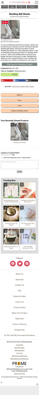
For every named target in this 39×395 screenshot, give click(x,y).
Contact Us (19, 285)
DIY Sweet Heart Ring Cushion (27, 224)
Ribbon (19, 95)
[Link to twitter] (20, 263)
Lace (19, 105)
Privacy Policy (19, 307)
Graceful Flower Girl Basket (11, 224)
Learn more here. (19, 374)
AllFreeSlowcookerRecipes (20, 359)
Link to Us (19, 302)
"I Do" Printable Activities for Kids (27, 247)
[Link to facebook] (13, 263)
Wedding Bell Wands (19, 142)
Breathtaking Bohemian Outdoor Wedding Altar (11, 201)
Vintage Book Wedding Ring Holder (28, 201)
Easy (19, 100)
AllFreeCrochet (19, 348)
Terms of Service (19, 324)
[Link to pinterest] (27, 263)
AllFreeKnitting (19, 350)
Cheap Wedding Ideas (19, 111)
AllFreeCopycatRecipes (19, 356)
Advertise (20, 279)
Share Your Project (19, 313)
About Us (19, 274)
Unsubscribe (19, 330)
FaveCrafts (19, 345)
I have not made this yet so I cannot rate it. (17, 157)
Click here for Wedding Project (20, 64)
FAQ (19, 291)
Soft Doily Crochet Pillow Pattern (23, 86)
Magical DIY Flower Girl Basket (11, 247)
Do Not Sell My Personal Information (19, 335)
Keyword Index (19, 296)
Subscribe (19, 318)
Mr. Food (19, 353)
